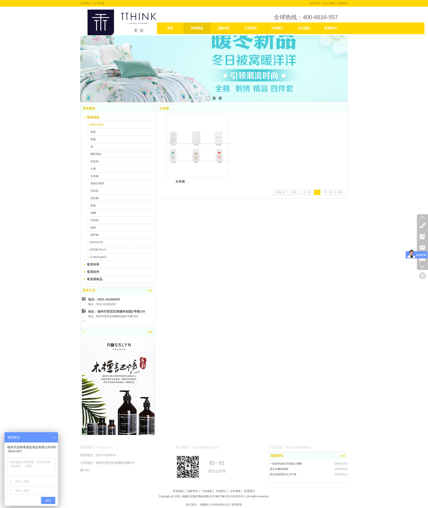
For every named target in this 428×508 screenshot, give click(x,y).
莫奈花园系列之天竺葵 (283, 474)
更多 (343, 456)
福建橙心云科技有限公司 (214, 504)
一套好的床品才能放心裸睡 (286, 463)
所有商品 (178, 491)
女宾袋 (180, 181)
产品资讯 (207, 491)
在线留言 (342, 3)
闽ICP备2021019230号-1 (230, 496)
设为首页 (315, 3)
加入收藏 (328, 3)
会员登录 (85, 3)
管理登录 (236, 504)
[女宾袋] (197, 146)
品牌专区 (192, 491)
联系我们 (249, 491)
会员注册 (99, 3)
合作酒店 (235, 491)
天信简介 (221, 491)
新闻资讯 (277, 455)
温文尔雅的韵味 (279, 469)
